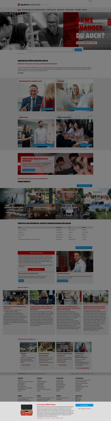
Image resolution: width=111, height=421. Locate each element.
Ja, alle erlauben (84, 405)
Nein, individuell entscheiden (84, 408)
